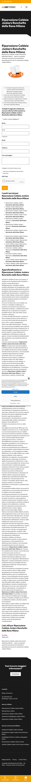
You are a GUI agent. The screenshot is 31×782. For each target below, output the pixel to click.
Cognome (4, 136)
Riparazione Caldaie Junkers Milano (12, 719)
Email (4, 140)
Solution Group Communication (15, 765)
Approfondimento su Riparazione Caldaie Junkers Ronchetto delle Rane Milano (15, 99)
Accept (15, 392)
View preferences (15, 400)
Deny (15, 396)
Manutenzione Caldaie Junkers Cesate (13, 742)
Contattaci (15, 674)
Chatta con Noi (13, 698)
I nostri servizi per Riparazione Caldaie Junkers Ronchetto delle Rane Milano (14, 96)
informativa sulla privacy (14, 168)
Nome (3, 130)
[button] (28, 378)
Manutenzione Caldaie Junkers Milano (13, 708)
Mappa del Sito (6, 759)
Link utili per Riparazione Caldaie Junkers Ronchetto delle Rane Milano (15, 103)
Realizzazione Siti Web (15, 763)
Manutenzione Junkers (8, 711)
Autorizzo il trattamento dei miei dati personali (13, 172)
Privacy (18, 403)
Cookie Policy (13, 403)
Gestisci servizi (15, 389)
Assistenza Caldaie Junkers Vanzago (12, 729)
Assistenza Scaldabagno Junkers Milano (13, 716)
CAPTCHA (5, 176)
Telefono (5, 148)
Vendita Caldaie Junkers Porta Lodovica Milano (15, 744)
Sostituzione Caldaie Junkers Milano (12, 714)
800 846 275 (8, 1)
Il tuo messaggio (7, 155)
